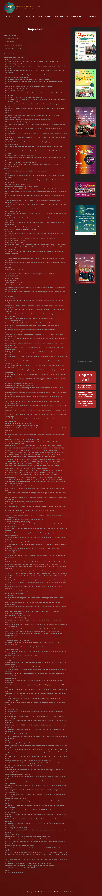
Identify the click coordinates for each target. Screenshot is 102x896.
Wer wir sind (9, 16)
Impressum (91, 16)
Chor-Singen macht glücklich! (75, 16)
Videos (40, 16)
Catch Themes (70, 892)
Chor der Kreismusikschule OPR (28, 7)
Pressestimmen (59, 16)
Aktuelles (19, 16)
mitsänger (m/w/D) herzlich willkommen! (85, 387)
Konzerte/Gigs (30, 16)
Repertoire (48, 16)
